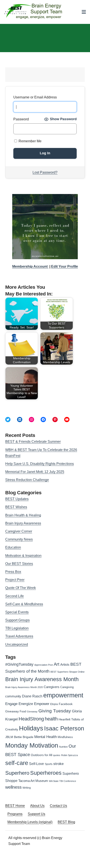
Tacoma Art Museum (33, 781)
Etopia (54, 704)
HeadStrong (31, 719)
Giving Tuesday (54, 710)
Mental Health (45, 737)
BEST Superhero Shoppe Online (67, 671)
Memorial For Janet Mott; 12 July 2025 (34, 472)
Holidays (31, 728)
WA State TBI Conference (62, 781)
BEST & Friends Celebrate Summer (33, 441)
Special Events (17, 612)
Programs (14, 814)
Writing (26, 787)
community (13, 696)
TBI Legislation (17, 628)
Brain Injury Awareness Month (42, 679)
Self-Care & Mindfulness (24, 604)
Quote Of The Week (20, 588)
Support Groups (17, 620)
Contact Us (58, 806)
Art (56, 664)
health (51, 719)
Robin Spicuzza (69, 755)
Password (21, 119)
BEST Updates (17, 499)
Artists (64, 664)
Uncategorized (16, 644)
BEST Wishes (16, 507)
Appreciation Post (43, 665)
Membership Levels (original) (29, 822)
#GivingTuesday (19, 664)
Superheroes (46, 773)
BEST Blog (66, 822)
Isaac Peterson (64, 728)
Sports (48, 764)
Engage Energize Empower (27, 704)
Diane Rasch (32, 696)
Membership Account (30, 266)
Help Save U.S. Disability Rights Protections (39, 464)
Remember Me (30, 141)
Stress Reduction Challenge (27, 480)
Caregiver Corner (18, 531)
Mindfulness (65, 737)
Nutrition (63, 746)
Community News (19, 539)
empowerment (63, 695)
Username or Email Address (35, 97)
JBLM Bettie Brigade (19, 737)
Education (13, 547)
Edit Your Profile (64, 266)
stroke (58, 763)
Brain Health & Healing (23, 515)
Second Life (14, 596)
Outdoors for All (41, 755)
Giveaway (32, 711)
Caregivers (51, 687)
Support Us (36, 814)
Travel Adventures (19, 636)
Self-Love (36, 764)
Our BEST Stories (19, 564)
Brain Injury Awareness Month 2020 (24, 687)
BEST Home (15, 806)
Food (23, 711)
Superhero (17, 773)
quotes (56, 755)
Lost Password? (45, 172)
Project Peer (14, 580)
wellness (13, 787)
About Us (37, 806)
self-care (16, 763)
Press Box (13, 572)
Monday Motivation (31, 745)
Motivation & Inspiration (23, 555)
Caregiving (67, 687)
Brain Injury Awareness (23, 523)
